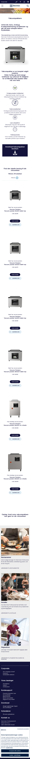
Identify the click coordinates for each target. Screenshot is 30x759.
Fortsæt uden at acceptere (23, 728)
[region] (15, 742)
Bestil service (6, 696)
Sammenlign (15, 224)
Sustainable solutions (8, 674)
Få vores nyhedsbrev (8, 714)
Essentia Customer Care (9, 693)
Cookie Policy (9, 747)
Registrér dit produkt (9, 699)
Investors (5, 673)
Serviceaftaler (7, 695)
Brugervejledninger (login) (10, 706)
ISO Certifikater (7, 707)
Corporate (4, 2)
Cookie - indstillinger (15, 755)
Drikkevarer (6, 686)
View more (15, 221)
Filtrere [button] (13, 177)
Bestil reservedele (8, 698)
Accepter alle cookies (15, 750)
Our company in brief (9, 671)
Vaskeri (5, 685)
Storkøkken (6, 683)
